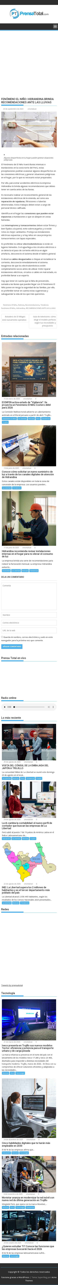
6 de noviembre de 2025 (13, 1194)
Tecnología (20, 1073)
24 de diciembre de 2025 (13, 1139)
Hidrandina (20, 308)
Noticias (21, 305)
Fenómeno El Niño (10, 305)
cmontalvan (32, 109)
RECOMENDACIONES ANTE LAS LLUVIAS (40, 308)
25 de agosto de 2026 (12, 762)
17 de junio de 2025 (11, 547)
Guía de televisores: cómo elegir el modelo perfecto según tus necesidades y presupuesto (44, 321)
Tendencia (45, 305)
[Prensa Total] (3, 26)
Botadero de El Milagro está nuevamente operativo (14, 318)
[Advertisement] (29, 61)
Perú (38, 418)
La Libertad (22, 418)
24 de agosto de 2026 (12, 819)
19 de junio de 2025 (11, 468)
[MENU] (55, 26)
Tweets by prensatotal (12, 985)
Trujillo (5, 422)
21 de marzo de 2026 (11, 1042)
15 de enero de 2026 (11, 399)
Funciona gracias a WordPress (15, 1277)
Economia (6, 571)
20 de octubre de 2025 (12, 1243)
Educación (6, 838)
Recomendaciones (32, 305)
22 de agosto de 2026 (12, 884)
